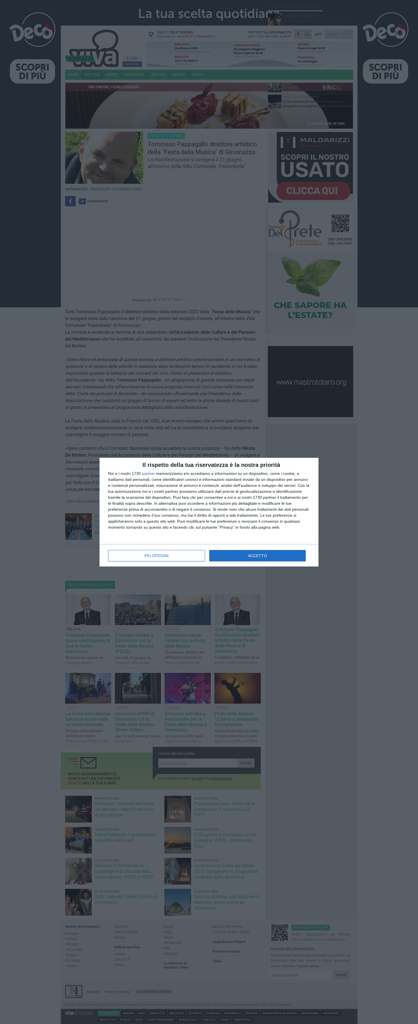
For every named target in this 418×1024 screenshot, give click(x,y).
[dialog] (209, 512)
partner (148, 473)
